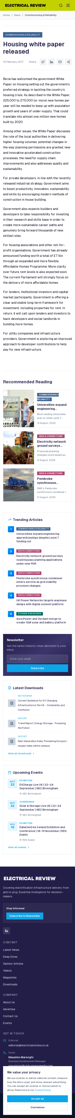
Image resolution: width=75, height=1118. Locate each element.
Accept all (37, 1098)
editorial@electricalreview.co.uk (28, 1045)
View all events (17, 847)
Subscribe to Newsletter (24, 915)
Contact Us (10, 1016)
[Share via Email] (60, 61)
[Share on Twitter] (43, 61)
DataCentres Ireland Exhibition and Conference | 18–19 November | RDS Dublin (43, 831)
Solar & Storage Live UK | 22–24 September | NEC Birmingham (40, 807)
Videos (7, 970)
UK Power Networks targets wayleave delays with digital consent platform (41, 602)
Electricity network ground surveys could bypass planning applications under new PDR (39, 559)
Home (6, 15)
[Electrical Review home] (26, 5)
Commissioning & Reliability (41, 15)
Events (7, 1023)
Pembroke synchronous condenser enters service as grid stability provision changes (39, 582)
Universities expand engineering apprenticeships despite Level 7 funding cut (37, 537)
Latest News (11, 949)
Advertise (9, 1009)
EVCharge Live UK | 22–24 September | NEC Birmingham (38, 786)
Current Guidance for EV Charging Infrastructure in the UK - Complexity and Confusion (41, 705)
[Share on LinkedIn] (51, 61)
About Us (9, 1002)
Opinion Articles (13, 963)
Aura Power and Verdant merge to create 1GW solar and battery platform (41, 620)
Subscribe (37, 668)
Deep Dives (10, 956)
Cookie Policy (43, 1090)
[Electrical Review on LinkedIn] (6, 930)
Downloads (10, 984)
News (17, 15)
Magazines (10, 977)
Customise (37, 1107)
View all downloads (19, 753)
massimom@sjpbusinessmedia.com (30, 1065)
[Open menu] (68, 5)
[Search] (61, 5)
